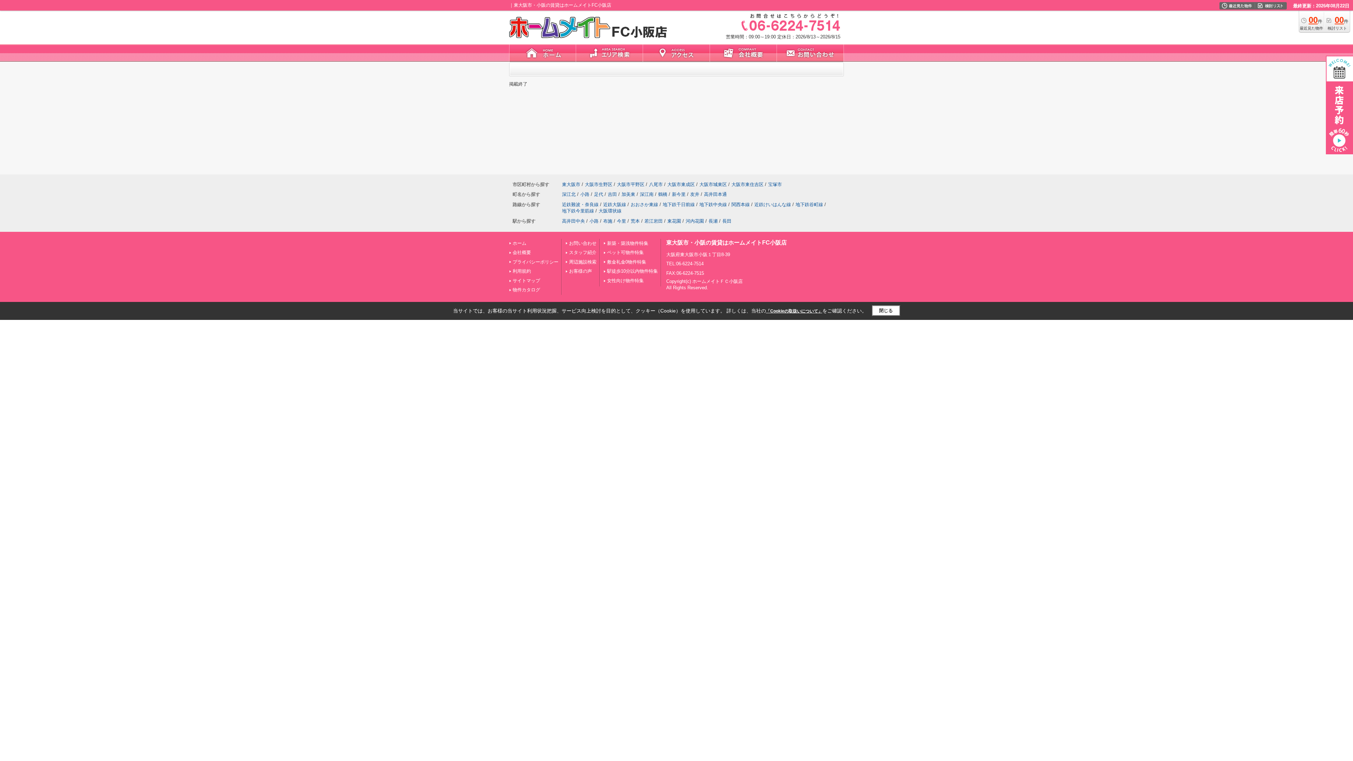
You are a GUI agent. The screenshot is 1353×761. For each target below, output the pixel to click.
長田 (726, 221)
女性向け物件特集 (625, 280)
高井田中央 (573, 221)
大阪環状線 (610, 211)
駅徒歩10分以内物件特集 (632, 271)
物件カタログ (526, 289)
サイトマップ (526, 280)
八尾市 (656, 184)
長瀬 (713, 221)
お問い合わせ (583, 243)
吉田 (612, 194)
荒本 (635, 221)
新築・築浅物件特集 (627, 243)
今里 (621, 221)
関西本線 (740, 204)
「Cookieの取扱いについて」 (794, 311)
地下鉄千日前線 (679, 204)
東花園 (674, 221)
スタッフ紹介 (583, 252)
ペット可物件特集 (625, 252)
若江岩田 (653, 221)
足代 (598, 194)
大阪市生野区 (598, 184)
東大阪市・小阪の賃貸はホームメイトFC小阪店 (726, 243)
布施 (607, 221)
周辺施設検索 (583, 262)
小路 (584, 194)
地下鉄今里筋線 (578, 211)
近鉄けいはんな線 (772, 204)
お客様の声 (580, 271)
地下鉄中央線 (713, 204)
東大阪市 (571, 184)
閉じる (886, 310)
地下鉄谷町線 (809, 204)
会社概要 (522, 252)
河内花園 (695, 221)
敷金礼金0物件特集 (626, 262)
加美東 (628, 194)
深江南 (647, 194)
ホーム (519, 243)
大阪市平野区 (630, 184)
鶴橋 (662, 194)
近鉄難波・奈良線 (580, 204)
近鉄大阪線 (614, 204)
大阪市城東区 (713, 184)
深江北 (569, 194)
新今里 (679, 194)
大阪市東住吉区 (747, 184)
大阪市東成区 (681, 184)
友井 (694, 194)
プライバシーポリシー (535, 262)
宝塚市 (775, 184)
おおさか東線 (644, 204)
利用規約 (522, 271)
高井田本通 (715, 194)
